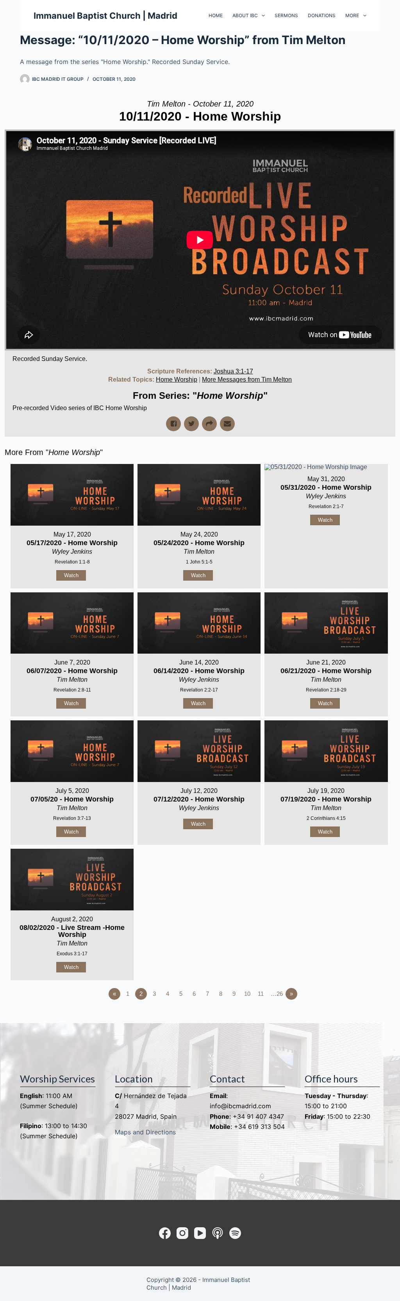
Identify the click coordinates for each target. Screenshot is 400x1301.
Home (216, 15)
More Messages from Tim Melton (247, 379)
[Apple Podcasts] (217, 1233)
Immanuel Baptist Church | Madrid (105, 16)
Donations (322, 15)
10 (247, 993)
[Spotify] (235, 1233)
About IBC (245, 15)
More (352, 15)
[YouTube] (200, 1233)
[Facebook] (165, 1233)
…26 (277, 993)
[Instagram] (182, 1233)
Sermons (286, 15)
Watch (71, 575)
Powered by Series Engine (366, 1015)
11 (261, 993)
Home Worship (176, 379)
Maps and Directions (145, 1132)
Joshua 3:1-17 (233, 371)
